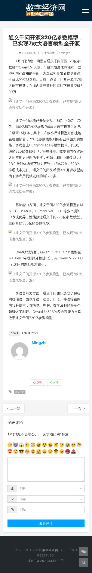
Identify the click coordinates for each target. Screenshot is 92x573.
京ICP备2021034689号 (46, 561)
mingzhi (65, 53)
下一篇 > (78, 408)
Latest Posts (30, 333)
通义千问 (20, 391)
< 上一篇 (14, 408)
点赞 (39, 382)
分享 (55, 382)
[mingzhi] (19, 350)
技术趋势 (49, 53)
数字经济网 (50, 550)
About (14, 333)
